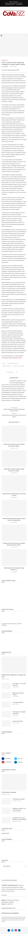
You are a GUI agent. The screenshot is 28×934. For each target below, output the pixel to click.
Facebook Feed (5, 833)
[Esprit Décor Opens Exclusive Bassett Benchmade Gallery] (14, 434)
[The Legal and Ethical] (6, 705)
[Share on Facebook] (18, 372)
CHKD (4, 363)
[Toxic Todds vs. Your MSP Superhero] (6, 686)
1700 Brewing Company (18, 799)
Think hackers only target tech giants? (18, 712)
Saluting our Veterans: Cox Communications (19, 809)
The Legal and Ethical (17, 702)
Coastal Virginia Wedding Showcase (13, 3)
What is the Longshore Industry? (18, 693)
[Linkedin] (19, 930)
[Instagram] (16, 930)
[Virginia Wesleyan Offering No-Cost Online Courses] (14, 483)
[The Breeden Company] (14, 782)
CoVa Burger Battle (10, 4)
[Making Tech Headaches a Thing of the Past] (14, 664)
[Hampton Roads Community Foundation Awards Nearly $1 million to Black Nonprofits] (14, 532)
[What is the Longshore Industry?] (6, 695)
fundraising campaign (13, 363)
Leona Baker (5, 66)
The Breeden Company (9, 792)
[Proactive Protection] (6, 723)
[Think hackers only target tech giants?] (6, 714)
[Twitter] (12, 930)
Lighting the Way (6, 366)
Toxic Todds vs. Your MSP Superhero (19, 684)
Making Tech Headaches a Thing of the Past (14, 676)
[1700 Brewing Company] (6, 801)
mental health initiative (18, 366)
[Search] (23, 35)
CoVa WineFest (19, 4)
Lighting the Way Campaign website (13, 357)
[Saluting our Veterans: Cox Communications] (6, 811)
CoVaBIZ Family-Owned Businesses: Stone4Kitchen (19, 818)
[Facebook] (9, 930)
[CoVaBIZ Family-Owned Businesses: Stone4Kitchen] (6, 820)
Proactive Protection (17, 721)
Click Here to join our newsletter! (10, 913)
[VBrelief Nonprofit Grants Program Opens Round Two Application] (14, 508)
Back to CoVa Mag (13, 1)
